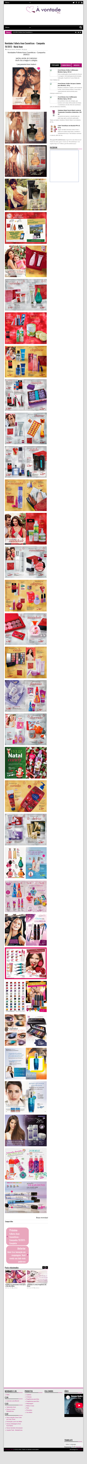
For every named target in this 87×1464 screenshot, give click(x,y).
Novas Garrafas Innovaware (14, 1428)
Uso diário (29, 1412)
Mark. (8, 1394)
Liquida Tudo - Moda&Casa (14, 1430)
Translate (78, 1447)
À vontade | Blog (9, 1449)
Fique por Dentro (11, 49)
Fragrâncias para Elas (32, 1399)
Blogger (80, 1449)
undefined (15, 1287)
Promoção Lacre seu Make (14, 1421)
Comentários (66, 65)
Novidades (18, 49)
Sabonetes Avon (11, 1407)
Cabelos (28, 1394)
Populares (55, 65)
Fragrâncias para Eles (32, 1401)
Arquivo (76, 65)
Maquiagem (29, 1403)
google (79, 2)
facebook (76, 2)
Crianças (29, 1397)
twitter (73, 2)
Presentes (29, 1410)
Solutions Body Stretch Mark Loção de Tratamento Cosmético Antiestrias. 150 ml (69, 112)
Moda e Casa (30, 1406)
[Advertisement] (43, 19)
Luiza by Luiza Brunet (12, 1401)
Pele (27, 1408)
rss (81, 2)
